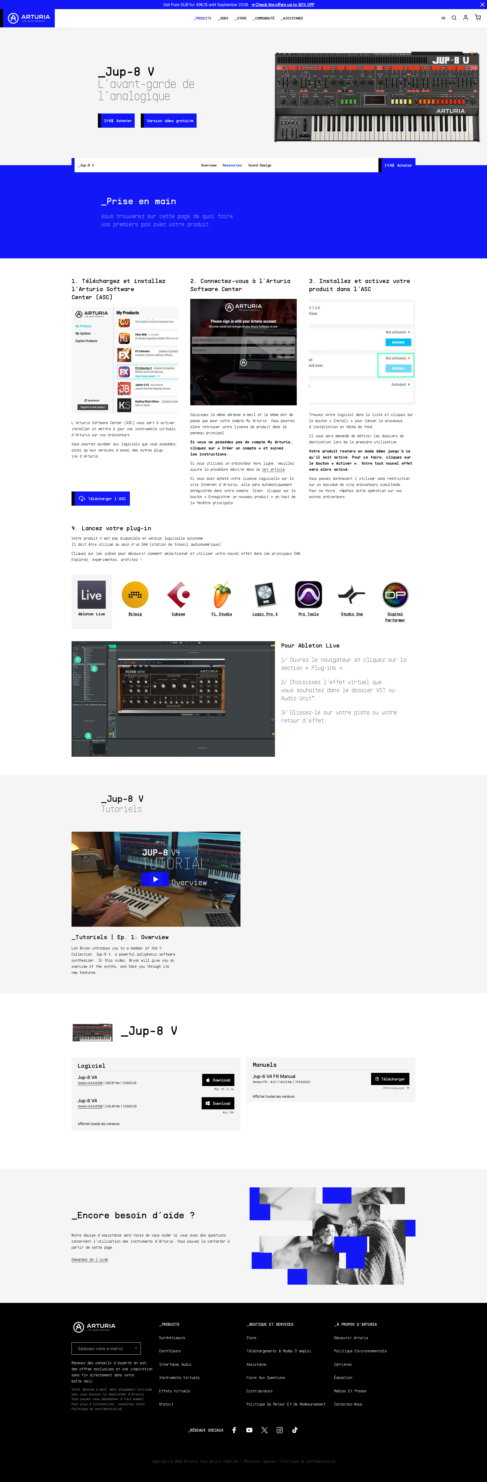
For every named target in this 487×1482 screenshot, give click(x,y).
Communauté (264, 18)
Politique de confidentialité (308, 1461)
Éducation (343, 1377)
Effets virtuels (174, 1390)
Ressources (232, 165)
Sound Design (259, 165)
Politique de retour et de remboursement (286, 1403)
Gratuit (166, 1403)
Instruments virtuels (179, 1377)
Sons (224, 18)
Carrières (343, 1364)
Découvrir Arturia (351, 1337)
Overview (209, 165)
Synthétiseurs (172, 1337)
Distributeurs (260, 1390)
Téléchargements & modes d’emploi (279, 1350)
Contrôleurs (170, 1350)
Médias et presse (350, 1390)
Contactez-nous (348, 1403)
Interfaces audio (175, 1364)
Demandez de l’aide (90, 1259)
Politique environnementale (360, 1350)
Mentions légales (259, 1461)
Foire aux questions (266, 1377)
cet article (273, 469)
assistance (293, 18)
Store (242, 18)
